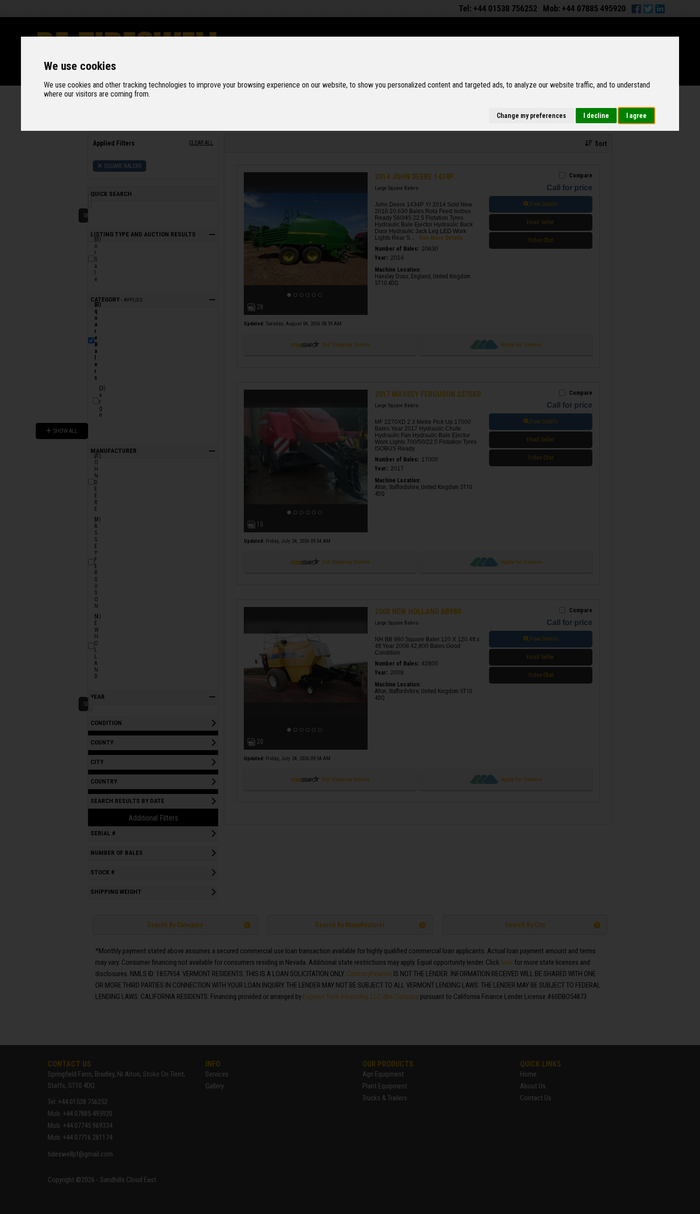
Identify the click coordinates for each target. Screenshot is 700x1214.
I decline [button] (596, 115)
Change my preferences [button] (531, 115)
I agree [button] (636, 115)
